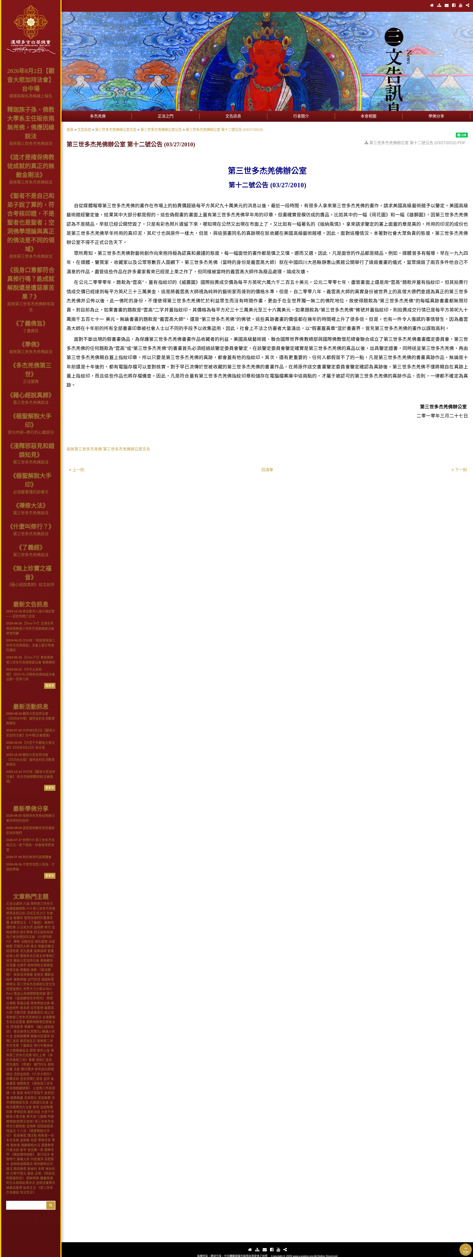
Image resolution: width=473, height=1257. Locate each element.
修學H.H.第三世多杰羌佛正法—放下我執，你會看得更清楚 (30, 844)
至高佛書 (44, 1098)
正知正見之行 (36, 913)
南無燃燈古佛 (40, 1003)
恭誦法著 (23, 1003)
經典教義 (16, 1098)
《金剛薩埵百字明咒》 (30, 998)
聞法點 (32, 1135)
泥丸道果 (26, 951)
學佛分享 (44, 1140)
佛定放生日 (28, 1041)
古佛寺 (21, 965)
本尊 (41, 1169)
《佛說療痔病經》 (23, 1154)
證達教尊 (47, 1145)
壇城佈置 (47, 979)
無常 (36, 1107)
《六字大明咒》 (42, 1074)
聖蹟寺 (18, 918)
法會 (17, 1069)
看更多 (49, 686)
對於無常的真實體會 (28, 857)
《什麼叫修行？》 (30, 526)
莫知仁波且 (44, 1060)
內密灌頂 (37, 1159)
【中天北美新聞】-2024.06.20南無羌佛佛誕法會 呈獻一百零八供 (30, 674)
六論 (26, 903)
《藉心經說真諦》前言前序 (30, 585)
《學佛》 (31, 344)
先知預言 (30, 1098)
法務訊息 (27, 941)
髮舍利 (32, 1169)
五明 (38, 1173)
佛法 (34, 946)
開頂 (33, 1050)
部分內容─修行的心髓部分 (31, 432)
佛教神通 (20, 979)
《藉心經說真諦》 (30, 395)
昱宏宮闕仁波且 (31, 1079)
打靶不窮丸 (18, 1173)
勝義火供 (23, 1159)
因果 (9, 1112)
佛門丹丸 (40, 1064)
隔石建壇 (41, 941)
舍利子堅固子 (33, 1093)
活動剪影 (20, 1012)
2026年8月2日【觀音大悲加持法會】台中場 (30, 80)
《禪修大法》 (31, 505)
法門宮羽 (33, 979)
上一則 (78, 470)
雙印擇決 (27, 1069)
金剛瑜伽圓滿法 (21, 1164)
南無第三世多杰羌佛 (84, 449)
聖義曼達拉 (35, 1012)
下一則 (461, 470)
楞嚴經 (25, 970)
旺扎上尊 (39, 1055)
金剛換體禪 (22, 1036)
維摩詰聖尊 (14, 1187)
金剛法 (38, 974)
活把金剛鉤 (22, 1074)
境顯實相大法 (30, 1145)
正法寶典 (31, 381)
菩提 (34, 1140)
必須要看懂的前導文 (31, 492)
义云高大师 (25, 927)
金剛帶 (38, 927)
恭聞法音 (12, 1079)
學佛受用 (20, 1112)
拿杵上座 (43, 1050)
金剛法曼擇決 (45, 1183)
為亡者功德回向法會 (20, 937)
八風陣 (42, 1116)
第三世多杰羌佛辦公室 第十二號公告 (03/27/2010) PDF (417, 143)
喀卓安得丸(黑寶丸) (27, 1031)
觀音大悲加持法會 (26, 960)
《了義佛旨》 (31, 323)
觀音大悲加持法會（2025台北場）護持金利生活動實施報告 (30, 759)
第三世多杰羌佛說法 (31, 402)
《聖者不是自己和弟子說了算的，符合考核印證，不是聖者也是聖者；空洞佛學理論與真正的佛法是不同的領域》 (30, 222)
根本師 (25, 1008)
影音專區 (20, 1135)
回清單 (267, 470)
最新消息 (33, 1112)
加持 (46, 1079)
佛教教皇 (23, 1083)
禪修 (17, 941)
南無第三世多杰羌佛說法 (30, 143)
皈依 (30, 1173)
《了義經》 (31, 547)
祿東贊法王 (18, 922)
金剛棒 (31, 1126)
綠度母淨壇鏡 (23, 974)
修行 (47, 927)
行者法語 (12, 1150)
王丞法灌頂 (14, 903)
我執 (20, 1093)
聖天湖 (31, 1116)
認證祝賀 (12, 951)
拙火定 (49, 1012)
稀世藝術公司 (43, 1164)
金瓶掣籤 (46, 1107)
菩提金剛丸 (14, 989)
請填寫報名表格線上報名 (30, 96)
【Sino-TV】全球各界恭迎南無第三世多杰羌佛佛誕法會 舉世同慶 (30, 628)
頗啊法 (11, 984)
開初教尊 (20, 1169)
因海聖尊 (16, 1027)
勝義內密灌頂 (40, 1036)
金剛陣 (25, 1140)
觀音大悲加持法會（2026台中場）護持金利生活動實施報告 (30, 718)
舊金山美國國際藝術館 (30, 993)
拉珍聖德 (37, 1008)
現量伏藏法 (46, 946)
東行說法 (43, 1154)
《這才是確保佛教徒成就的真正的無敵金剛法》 (30, 166)
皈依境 (15, 1145)
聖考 (23, 1150)
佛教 (34, 970)
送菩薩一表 (35, 1150)
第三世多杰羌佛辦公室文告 (36, 984)
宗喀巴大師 (22, 946)
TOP (466, 1252)
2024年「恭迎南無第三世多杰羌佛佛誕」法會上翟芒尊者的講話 (30, 645)
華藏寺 (29, 1027)
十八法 (21, 1131)
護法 (9, 1169)
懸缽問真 (32, 1178)
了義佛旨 (31, 331)
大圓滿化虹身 (39, 1102)
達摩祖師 (40, 951)
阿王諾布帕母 (43, 932)
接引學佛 (26, 932)
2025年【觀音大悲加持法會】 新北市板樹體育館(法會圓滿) (30, 776)
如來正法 (29, 1187)
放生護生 (12, 1064)
